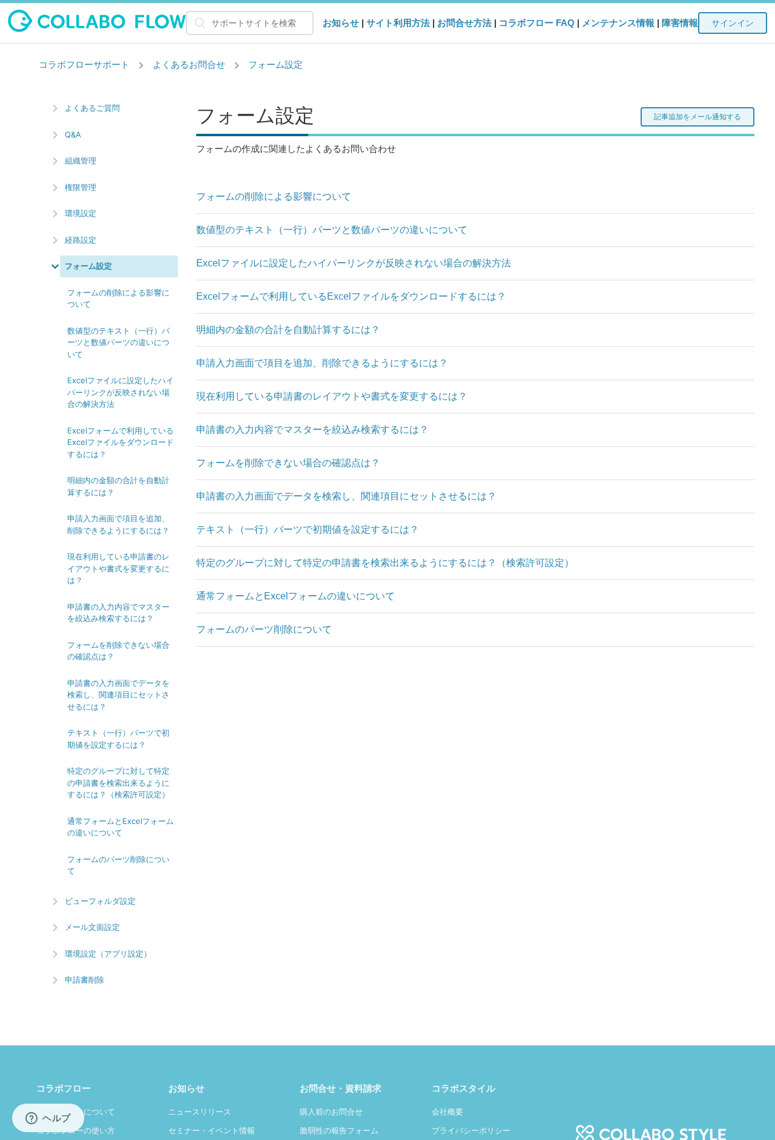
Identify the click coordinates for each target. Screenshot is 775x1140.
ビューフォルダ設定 (100, 901)
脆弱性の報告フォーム (339, 1130)
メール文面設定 (92, 927)
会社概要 (447, 1111)
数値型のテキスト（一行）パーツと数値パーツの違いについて (118, 342)
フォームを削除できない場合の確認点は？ (118, 651)
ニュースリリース (199, 1111)
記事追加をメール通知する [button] (697, 116)
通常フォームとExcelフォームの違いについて (120, 827)
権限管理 (80, 187)
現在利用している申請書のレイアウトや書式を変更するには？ (118, 568)
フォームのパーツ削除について (118, 865)
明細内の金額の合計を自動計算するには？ (118, 486)
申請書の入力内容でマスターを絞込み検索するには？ (118, 613)
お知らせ (341, 23)
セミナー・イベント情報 (211, 1130)
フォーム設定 (275, 64)
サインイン (732, 23)
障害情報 (680, 23)
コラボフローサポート (84, 64)
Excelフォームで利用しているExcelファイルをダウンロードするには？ (120, 442)
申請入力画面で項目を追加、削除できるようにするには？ (118, 524)
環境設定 (80, 213)
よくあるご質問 (92, 108)
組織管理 (80, 160)
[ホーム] (97, 29)
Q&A (73, 134)
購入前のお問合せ (331, 1111)
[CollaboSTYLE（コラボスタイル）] (651, 1127)
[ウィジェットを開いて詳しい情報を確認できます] (48, 1119)
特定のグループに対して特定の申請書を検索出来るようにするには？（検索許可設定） (118, 782)
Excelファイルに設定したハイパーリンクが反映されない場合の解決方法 (120, 392)
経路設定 (80, 240)
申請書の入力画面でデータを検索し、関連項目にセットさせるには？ (118, 694)
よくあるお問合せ (189, 64)
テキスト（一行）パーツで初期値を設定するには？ (118, 739)
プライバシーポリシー (471, 1130)
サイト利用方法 (398, 23)
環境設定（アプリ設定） (108, 953)
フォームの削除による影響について (118, 298)
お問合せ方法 (464, 23)
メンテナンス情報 (618, 23)
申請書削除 (84, 979)
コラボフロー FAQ (537, 23)
